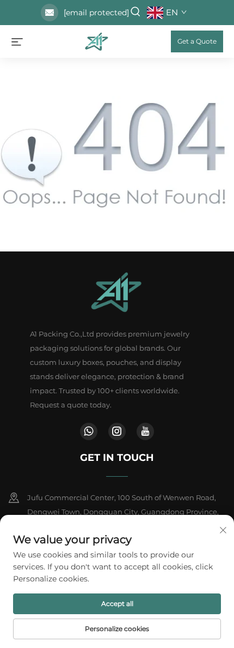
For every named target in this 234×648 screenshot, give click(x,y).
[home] (97, 40)
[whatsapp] (88, 431)
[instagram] (117, 431)
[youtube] (145, 431)
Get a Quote (197, 41)
